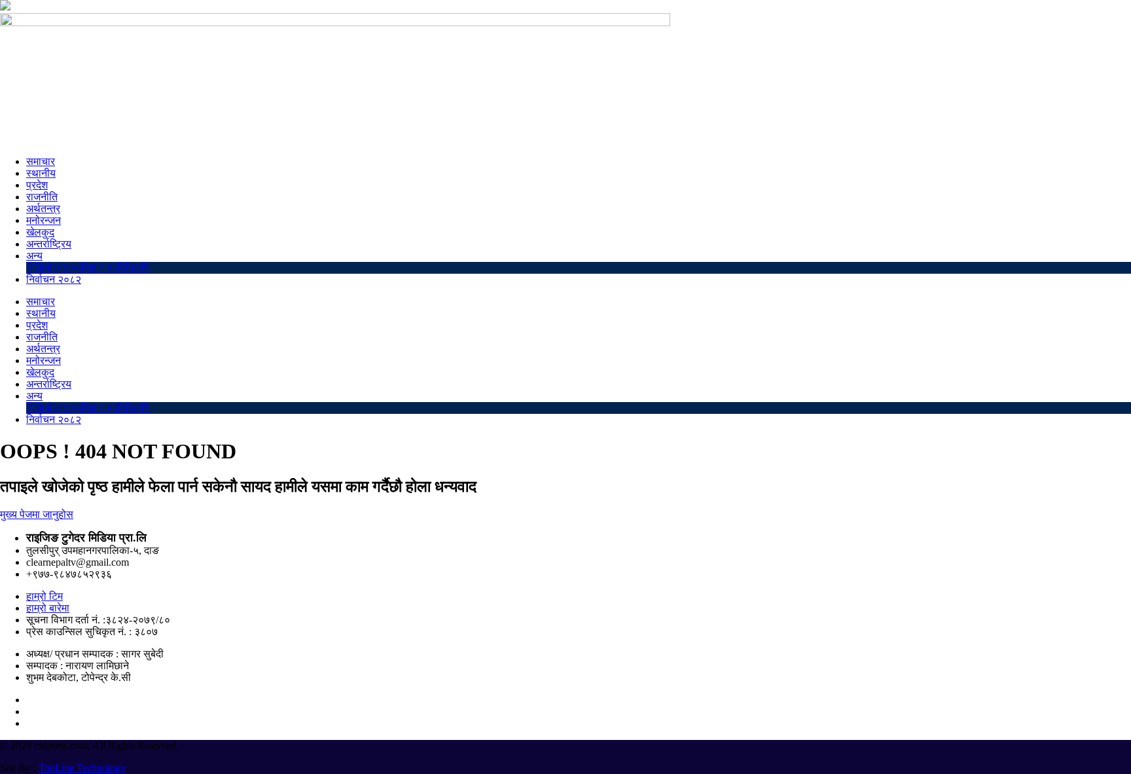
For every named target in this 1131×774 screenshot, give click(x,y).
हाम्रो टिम (44, 596)
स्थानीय (41, 173)
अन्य (34, 255)
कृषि (141, 267)
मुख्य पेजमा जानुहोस (36, 514)
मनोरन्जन (43, 220)
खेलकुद (40, 232)
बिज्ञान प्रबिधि (107, 267)
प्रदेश (37, 185)
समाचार (40, 161)
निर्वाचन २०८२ (53, 279)
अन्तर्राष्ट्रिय (48, 243)
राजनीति (42, 196)
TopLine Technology (82, 767)
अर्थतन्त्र (43, 208)
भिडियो (39, 267)
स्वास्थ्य (66, 267)
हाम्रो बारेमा (47, 608)
